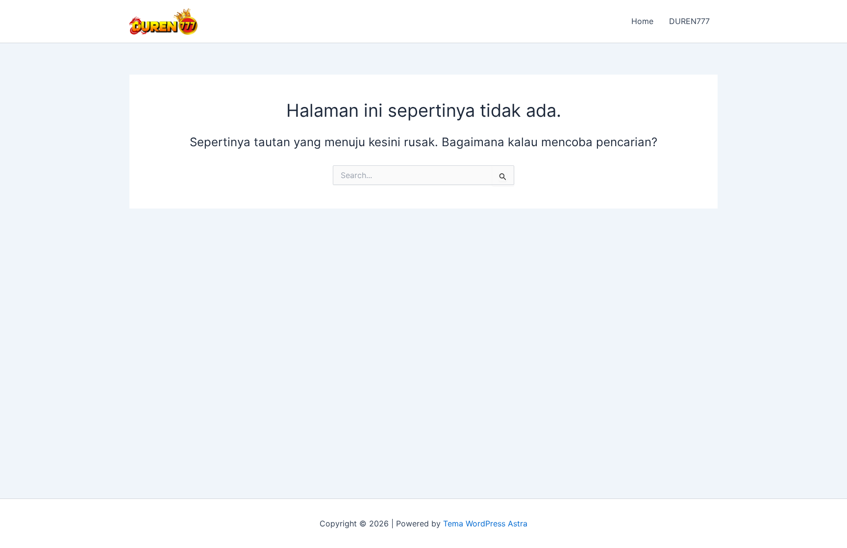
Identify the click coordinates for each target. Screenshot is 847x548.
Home (642, 21)
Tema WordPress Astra (485, 523)
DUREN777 (689, 21)
